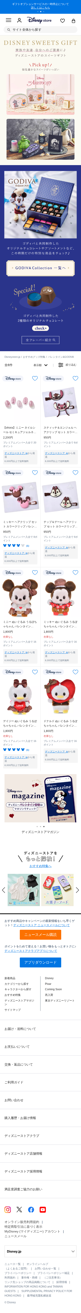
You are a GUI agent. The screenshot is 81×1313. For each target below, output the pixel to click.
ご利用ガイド (13, 1082)
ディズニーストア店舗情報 (23, 1153)
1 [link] (38, 827)
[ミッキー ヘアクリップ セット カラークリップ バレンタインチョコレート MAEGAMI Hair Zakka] (20, 497)
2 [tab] (42, 12)
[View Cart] (73, 21)
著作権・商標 (29, 1277)
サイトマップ (12, 1009)
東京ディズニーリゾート (60, 1000)
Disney (49, 978)
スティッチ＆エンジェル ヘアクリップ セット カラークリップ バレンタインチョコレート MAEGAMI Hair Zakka (60, 430)
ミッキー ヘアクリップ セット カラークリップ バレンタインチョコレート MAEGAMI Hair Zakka (20, 524)
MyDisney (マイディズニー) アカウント (32, 1231)
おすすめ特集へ (40, 866)
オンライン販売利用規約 (21, 1222)
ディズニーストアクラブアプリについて (30, 951)
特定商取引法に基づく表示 (23, 1226)
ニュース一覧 (12, 1264)
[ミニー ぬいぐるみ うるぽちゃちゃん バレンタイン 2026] (20, 597)
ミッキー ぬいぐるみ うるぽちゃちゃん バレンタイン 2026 (60, 624)
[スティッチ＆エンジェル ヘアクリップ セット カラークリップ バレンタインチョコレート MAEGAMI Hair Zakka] (60, 403)
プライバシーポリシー (18, 1273)
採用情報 (61, 1282)
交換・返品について (18, 1064)
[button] (3, 890)
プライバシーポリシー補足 (53, 1273)
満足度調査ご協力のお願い (23, 1189)
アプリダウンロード (40, 962)
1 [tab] (39, 12)
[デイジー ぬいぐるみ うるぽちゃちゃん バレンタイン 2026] (20, 696)
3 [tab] (45, 12)
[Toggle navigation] (8, 21)
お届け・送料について (20, 1029)
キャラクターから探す (18, 989)
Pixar (48, 983)
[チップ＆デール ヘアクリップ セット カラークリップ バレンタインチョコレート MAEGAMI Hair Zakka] (60, 497)
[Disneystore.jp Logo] (39, 20)
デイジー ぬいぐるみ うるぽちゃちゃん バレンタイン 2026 (20, 724)
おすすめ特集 (12, 995)
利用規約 (9, 1277)
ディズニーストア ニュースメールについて (41, 925)
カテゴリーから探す (16, 983)
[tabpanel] (40, 6)
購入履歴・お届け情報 (20, 1118)
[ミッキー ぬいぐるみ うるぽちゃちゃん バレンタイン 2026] (60, 597)
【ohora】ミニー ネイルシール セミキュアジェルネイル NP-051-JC (19, 430)
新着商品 (9, 978)
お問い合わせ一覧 (45, 1268)
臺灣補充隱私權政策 (39, 1295)
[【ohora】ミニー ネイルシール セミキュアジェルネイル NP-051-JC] (20, 403)
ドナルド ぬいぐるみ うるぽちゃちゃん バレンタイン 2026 (60, 724)
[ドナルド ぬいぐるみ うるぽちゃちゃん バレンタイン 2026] (60, 696)
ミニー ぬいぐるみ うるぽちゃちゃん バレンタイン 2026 (20, 624)
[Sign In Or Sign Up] (19, 20)
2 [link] (42, 827)
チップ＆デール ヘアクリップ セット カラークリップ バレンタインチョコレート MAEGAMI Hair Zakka (60, 524)
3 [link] (45, 827)
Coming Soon (53, 989)
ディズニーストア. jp (15, 453)
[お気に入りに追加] (35, 378)
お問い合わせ (13, 1100)
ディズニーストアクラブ (21, 1136)
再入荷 (49, 995)
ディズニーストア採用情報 (23, 1171)
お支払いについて (17, 1046)
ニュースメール (15, 1236)
